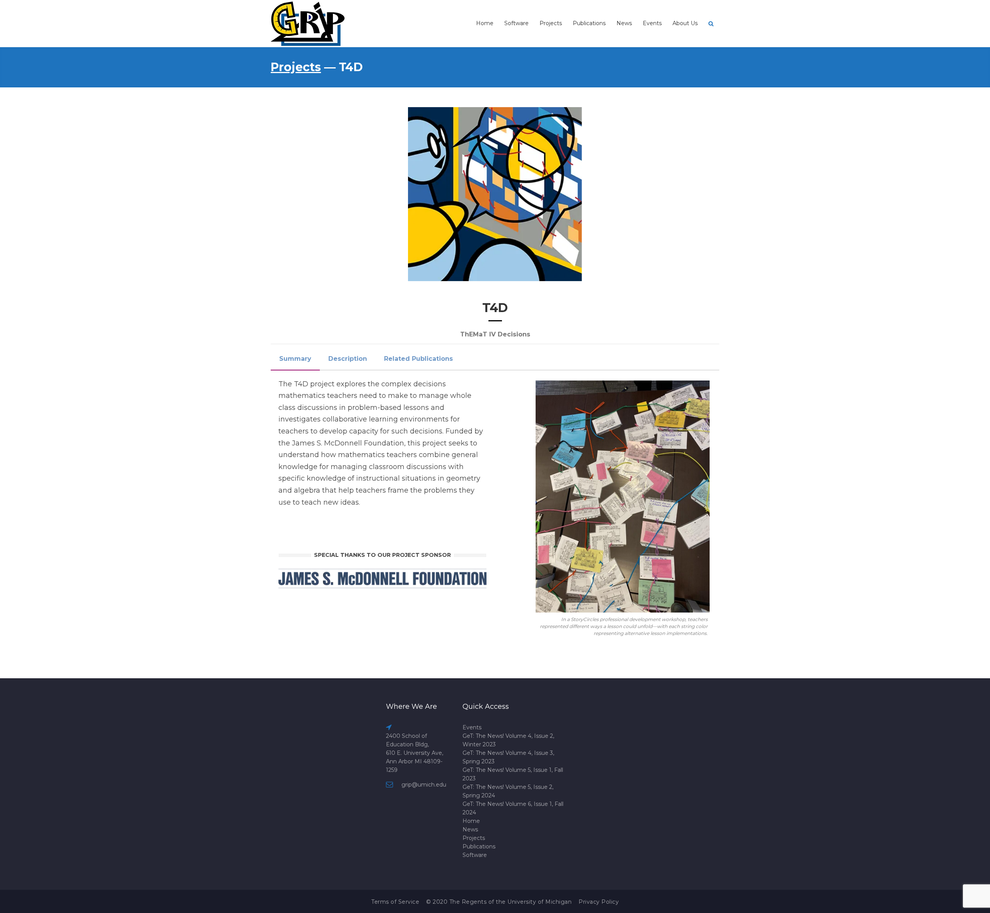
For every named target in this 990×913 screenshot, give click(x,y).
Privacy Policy (599, 901)
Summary (295, 358)
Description (347, 358)
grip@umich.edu (423, 784)
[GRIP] (308, 23)
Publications (589, 23)
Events (652, 23)
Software (516, 23)
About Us (685, 23)
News (624, 23)
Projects (550, 23)
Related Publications (418, 358)
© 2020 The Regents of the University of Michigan (499, 901)
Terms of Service (395, 901)
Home (484, 23)
